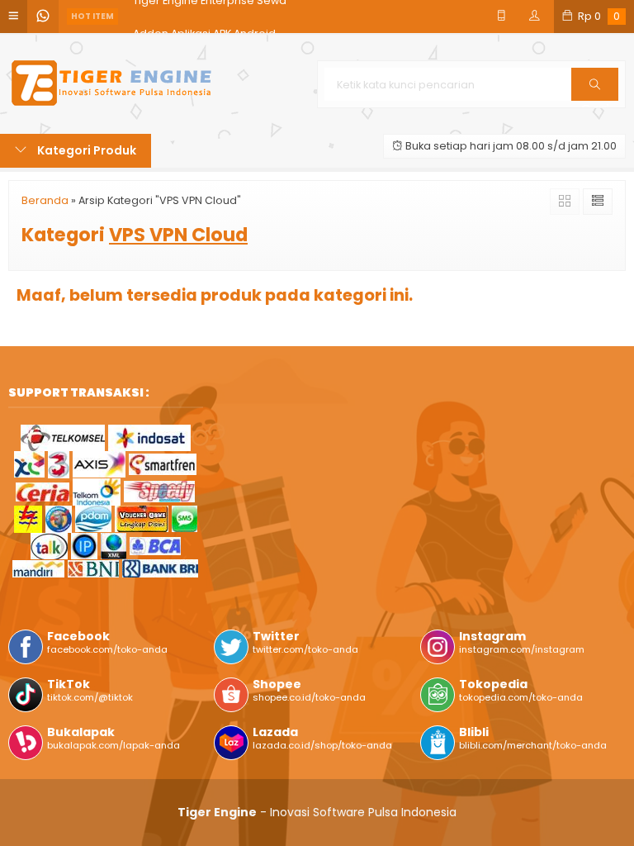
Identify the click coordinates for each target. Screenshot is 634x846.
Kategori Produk (85, 150)
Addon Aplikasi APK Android (204, 16)
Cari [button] (594, 100)
